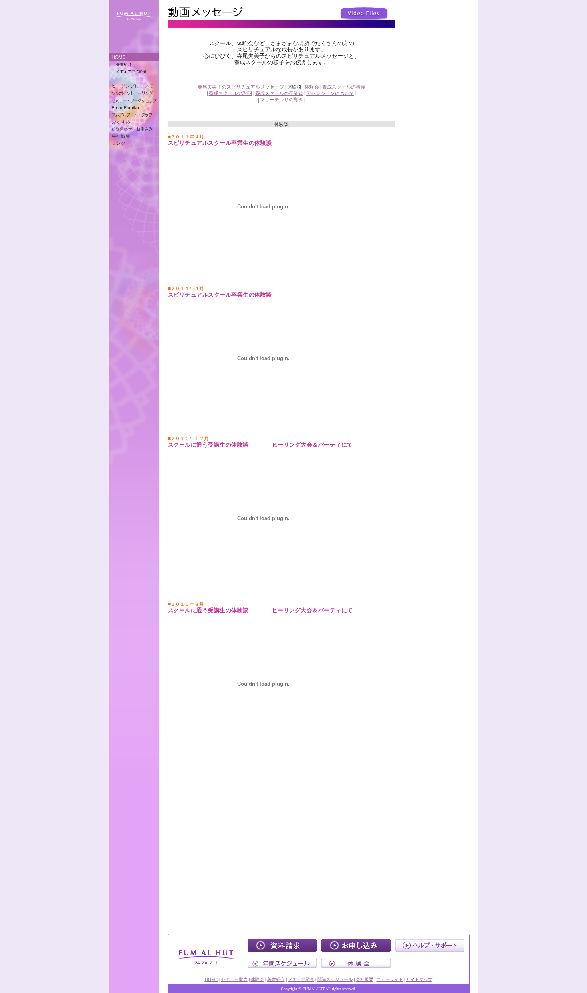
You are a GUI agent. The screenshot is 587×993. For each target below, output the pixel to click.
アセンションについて (330, 93)
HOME (211, 979)
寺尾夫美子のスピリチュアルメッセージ (241, 87)
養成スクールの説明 (230, 93)
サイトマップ (419, 979)
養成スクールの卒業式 (279, 93)
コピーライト (390, 979)
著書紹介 (276, 979)
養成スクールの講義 (343, 87)
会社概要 (364, 979)
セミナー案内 (234, 979)
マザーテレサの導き (281, 100)
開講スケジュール (335, 979)
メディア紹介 (301, 979)
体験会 (312, 87)
